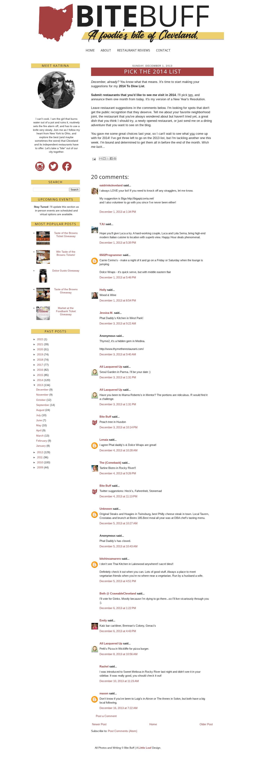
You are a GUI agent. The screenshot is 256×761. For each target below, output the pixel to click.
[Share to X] (108, 158)
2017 (40, 364)
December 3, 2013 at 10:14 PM (119, 427)
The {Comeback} (110, 462)
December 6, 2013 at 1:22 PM (118, 608)
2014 (40, 380)
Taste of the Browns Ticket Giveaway (66, 234)
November (42, 394)
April (38, 430)
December (42, 389)
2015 (40, 374)
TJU (102, 224)
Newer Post (99, 724)
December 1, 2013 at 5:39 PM (118, 242)
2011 (40, 457)
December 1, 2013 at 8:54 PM (118, 300)
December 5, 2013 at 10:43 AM (119, 546)
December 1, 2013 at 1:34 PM (118, 211)
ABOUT (106, 50)
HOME (90, 50)
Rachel (104, 666)
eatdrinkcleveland (111, 185)
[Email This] (101, 158)
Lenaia (104, 439)
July (38, 415)
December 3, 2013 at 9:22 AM (118, 323)
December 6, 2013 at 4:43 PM (118, 631)
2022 (40, 339)
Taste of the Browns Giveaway (66, 291)
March (40, 435)
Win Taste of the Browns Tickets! (65, 253)
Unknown (106, 508)
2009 (40, 467)
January (41, 445)
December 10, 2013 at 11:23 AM (119, 681)
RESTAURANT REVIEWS (133, 50)
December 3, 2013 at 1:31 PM (118, 377)
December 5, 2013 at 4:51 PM (118, 581)
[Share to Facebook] (111, 158)
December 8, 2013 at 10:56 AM (119, 654)
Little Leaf (144, 747)
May (38, 425)
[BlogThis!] (104, 158)
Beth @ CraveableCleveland (118, 593)
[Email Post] (94, 159)
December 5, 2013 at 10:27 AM (119, 523)
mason (104, 693)
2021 (40, 344)
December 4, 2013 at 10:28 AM (119, 450)
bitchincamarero (110, 558)
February (41, 440)
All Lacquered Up (111, 366)
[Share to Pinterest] (115, 158)
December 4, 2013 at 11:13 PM (118, 496)
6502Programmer (111, 255)
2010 (40, 462)
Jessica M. (106, 312)
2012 (40, 452)
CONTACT (163, 50)
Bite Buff (105, 416)
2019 (40, 354)
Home (153, 724)
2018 (40, 359)
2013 (40, 385)
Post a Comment (106, 716)
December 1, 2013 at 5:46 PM (118, 277)
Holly (103, 289)
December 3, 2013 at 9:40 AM (118, 354)
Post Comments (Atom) (122, 731)
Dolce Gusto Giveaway (65, 270)
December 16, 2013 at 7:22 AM (119, 708)
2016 (40, 369)
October (41, 399)
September (42, 404)
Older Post (206, 724)
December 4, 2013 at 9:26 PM (118, 473)
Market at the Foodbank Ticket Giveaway (66, 311)
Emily (103, 620)
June (39, 420)
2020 (40, 349)
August (40, 409)
